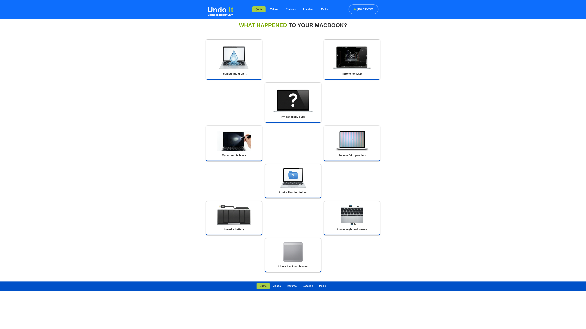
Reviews (291, 9)
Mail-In (325, 9)
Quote (258, 9)
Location (308, 9)
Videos (274, 9)
